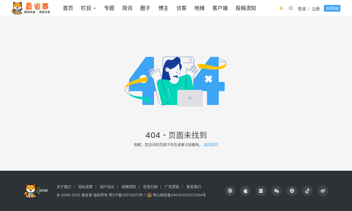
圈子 (145, 8)
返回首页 (211, 144)
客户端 (220, 8)
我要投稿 (332, 8)
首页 (68, 8)
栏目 (86, 8)
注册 (316, 8)
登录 (302, 8)
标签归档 (150, 186)
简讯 (127, 8)
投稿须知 (246, 8)
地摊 (199, 8)
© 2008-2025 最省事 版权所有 (82, 195)
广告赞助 (172, 186)
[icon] (230, 191)
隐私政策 (85, 186)
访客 (181, 8)
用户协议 (107, 186)
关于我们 (64, 186)
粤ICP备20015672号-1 (127, 195)
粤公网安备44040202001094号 (179, 195)
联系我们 (194, 186)
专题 (109, 8)
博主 (163, 8)
